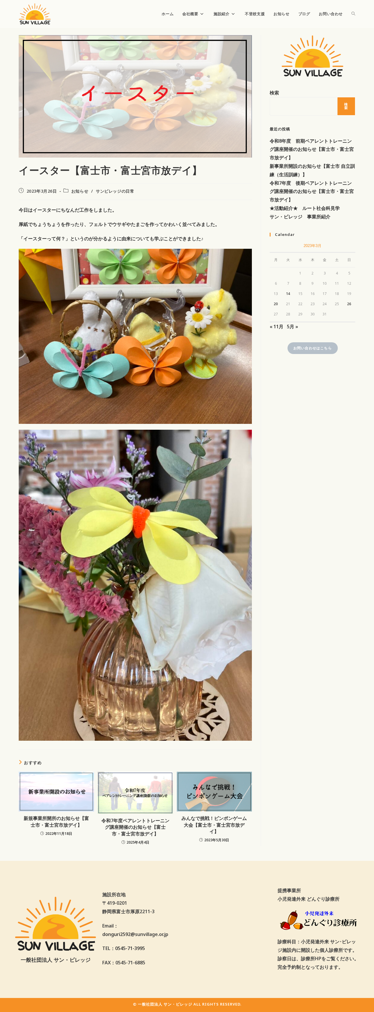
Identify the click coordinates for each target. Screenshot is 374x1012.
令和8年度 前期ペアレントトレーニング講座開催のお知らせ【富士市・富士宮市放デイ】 (312, 149)
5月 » (292, 326)
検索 (274, 92)
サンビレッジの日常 (115, 191)
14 (288, 293)
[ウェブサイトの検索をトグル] (353, 14)
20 (276, 303)
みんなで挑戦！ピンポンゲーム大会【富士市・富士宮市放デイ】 (214, 825)
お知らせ (79, 191)
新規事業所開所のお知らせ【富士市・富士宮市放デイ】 (56, 821)
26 (349, 303)
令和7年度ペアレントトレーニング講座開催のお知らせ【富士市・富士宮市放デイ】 (135, 827)
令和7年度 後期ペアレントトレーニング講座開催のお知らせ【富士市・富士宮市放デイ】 (312, 191)
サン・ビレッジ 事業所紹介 (300, 216)
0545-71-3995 (130, 948)
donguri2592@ (118, 934)
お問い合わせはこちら (312, 348)
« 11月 (276, 326)
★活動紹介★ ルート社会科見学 (305, 208)
